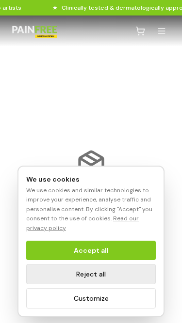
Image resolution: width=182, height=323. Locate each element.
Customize (91, 298)
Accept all (91, 250)
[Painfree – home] (34, 31)
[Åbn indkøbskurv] (140, 31)
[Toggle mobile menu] (161, 31)
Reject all (91, 274)
